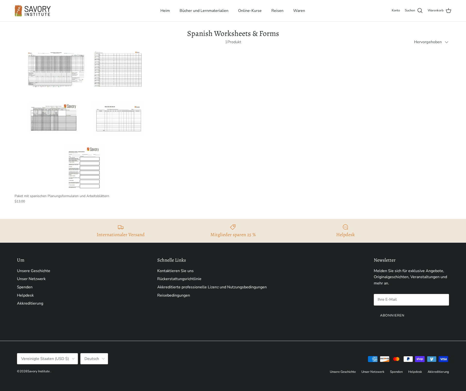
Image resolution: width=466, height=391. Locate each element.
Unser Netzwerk (31, 279)
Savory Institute (38, 371)
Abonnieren (392, 315)
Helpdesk (25, 295)
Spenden (25, 287)
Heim (165, 10)
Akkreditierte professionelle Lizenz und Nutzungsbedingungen (212, 287)
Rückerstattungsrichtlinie (179, 279)
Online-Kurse (250, 10)
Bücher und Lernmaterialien (204, 10)
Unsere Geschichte (33, 271)
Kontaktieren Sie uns (175, 271)
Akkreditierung (30, 303)
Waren (299, 10)
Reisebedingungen (173, 295)
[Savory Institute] (33, 11)
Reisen (277, 10)
